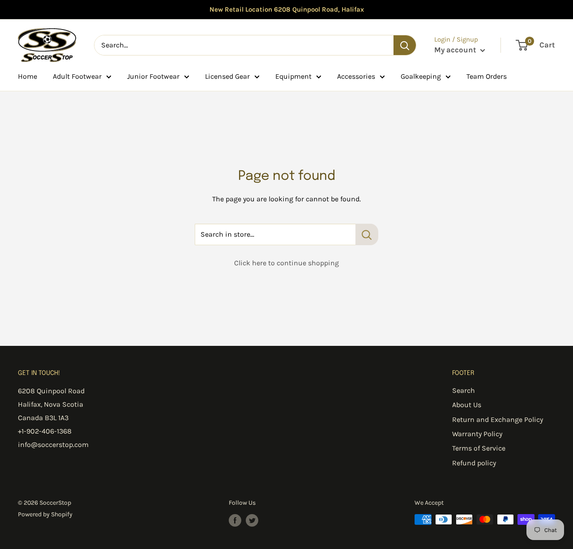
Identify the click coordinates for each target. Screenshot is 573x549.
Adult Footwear (77, 76)
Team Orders (486, 76)
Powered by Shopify (45, 514)
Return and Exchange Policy (497, 419)
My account (456, 49)
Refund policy (474, 463)
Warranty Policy (477, 434)
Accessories (356, 76)
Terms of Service (478, 448)
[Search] (404, 45)
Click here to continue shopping (286, 263)
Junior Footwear (153, 76)
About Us (466, 404)
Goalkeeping (421, 76)
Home (27, 76)
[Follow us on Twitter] (252, 520)
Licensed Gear (227, 76)
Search (463, 390)
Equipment (293, 76)
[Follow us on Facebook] (235, 520)
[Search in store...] (366, 234)
